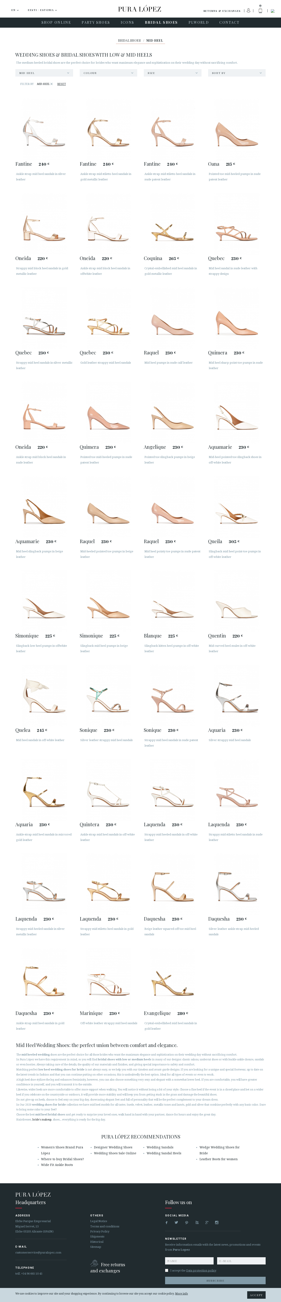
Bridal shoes (129, 40)
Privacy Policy (99, 1231)
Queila (215, 541)
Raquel (151, 352)
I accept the (193, 1270)
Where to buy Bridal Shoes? (62, 1159)
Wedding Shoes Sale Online (115, 1153)
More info (181, 1293)
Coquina (153, 258)
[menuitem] (56, 23)
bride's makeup (42, 1119)
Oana (213, 163)
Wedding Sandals (160, 1147)
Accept (256, 1295)
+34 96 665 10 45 (31, 1273)
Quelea (22, 730)
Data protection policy (201, 1270)
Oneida (23, 258)
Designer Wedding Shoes (113, 1147)
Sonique (88, 730)
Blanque (153, 635)
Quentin (217, 635)
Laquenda (154, 824)
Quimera (217, 352)
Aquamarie (220, 447)
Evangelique (157, 1013)
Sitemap (95, 1246)
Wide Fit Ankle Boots (57, 1165)
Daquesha (154, 918)
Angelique (155, 447)
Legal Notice (98, 1221)
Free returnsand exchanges (107, 1267)
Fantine (23, 163)
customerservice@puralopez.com (38, 1252)
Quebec (216, 258)
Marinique (91, 1013)
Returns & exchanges (222, 11)
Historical (96, 1241)
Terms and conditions (104, 1226)
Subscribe (215, 1280)
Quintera (89, 824)
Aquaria (216, 730)
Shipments (97, 1236)
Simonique (27, 635)
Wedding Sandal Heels (164, 1153)
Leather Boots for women (219, 1159)
